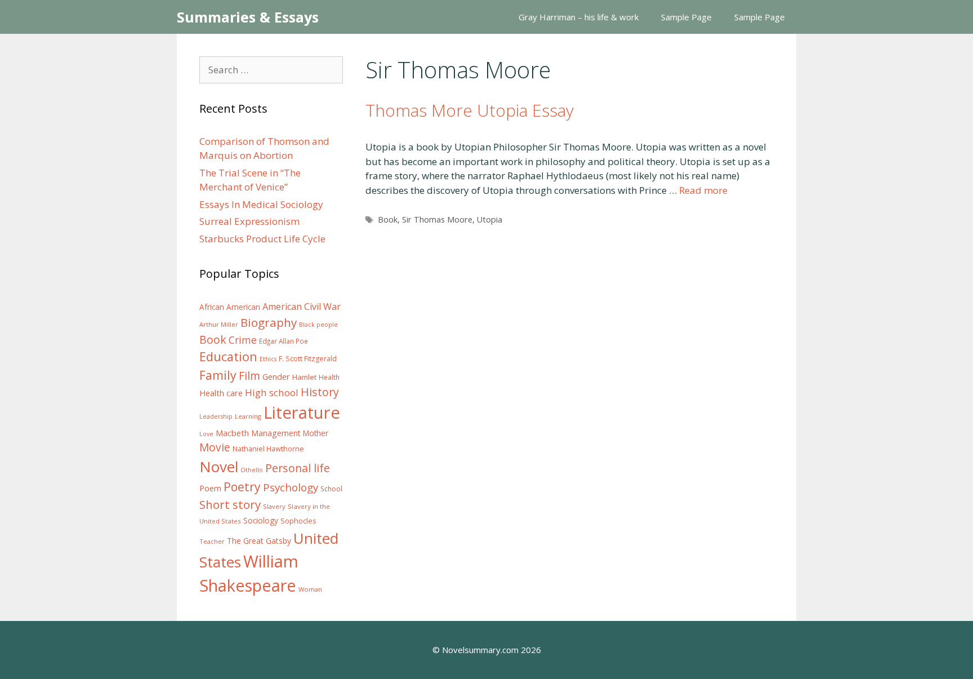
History (320, 392)
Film (249, 375)
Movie (214, 447)
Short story (230, 504)
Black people (318, 325)
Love (206, 434)
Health (329, 377)
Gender (276, 376)
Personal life (297, 468)
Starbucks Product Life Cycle (262, 238)
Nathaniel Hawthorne (268, 448)
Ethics (268, 359)
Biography (268, 322)
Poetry (242, 486)
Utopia (489, 219)
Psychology (290, 487)
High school (271, 392)
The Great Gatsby (259, 540)
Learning (248, 416)
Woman (310, 589)
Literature (302, 412)
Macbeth (232, 432)
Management (276, 433)
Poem (210, 488)
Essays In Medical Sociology (261, 204)
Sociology (260, 521)
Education (228, 356)
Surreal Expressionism (249, 221)
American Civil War (301, 306)
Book (388, 219)
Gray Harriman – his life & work (579, 17)
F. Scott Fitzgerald (308, 358)
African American (229, 307)
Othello (251, 470)
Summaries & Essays (248, 16)
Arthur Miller (218, 324)
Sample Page (686, 17)
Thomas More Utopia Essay (469, 110)
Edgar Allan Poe (283, 340)
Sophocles (298, 521)
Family (217, 375)
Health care (221, 393)
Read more (703, 190)
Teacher (212, 541)
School (331, 489)
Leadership (216, 416)
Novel (218, 466)
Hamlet (304, 377)
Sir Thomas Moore (437, 219)
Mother (315, 433)
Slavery (274, 506)
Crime (243, 340)
